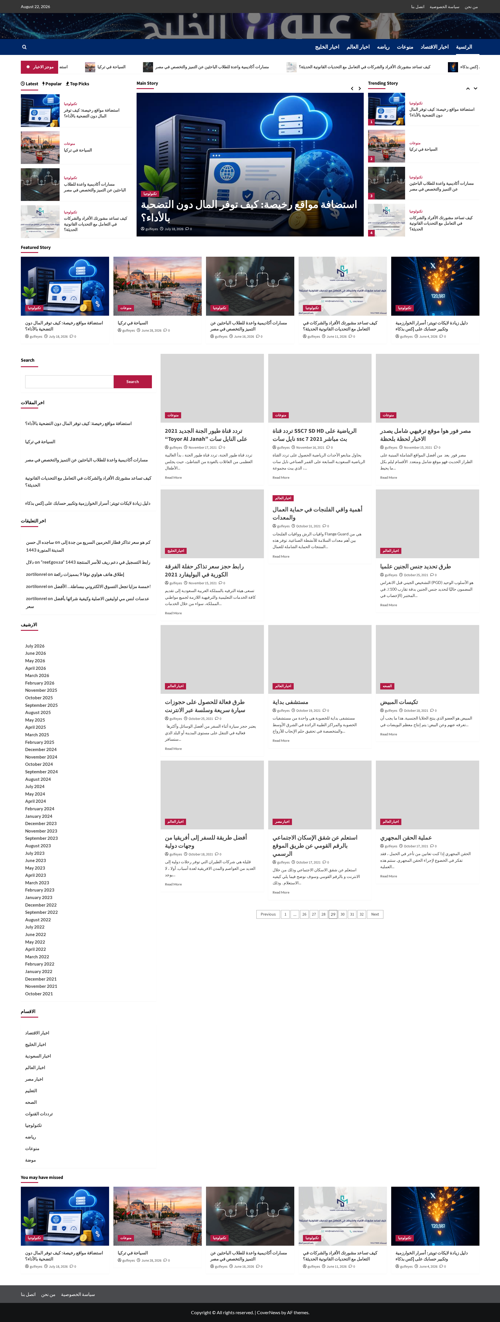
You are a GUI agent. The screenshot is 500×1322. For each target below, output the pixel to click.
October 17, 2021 (308, 862)
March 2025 (37, 734)
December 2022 (41, 904)
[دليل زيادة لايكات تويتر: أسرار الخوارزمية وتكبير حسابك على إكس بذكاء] (386, 220)
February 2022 (39, 963)
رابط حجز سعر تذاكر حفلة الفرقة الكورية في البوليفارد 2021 (204, 571)
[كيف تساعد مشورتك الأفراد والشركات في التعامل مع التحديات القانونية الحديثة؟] (386, 183)
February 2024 (39, 808)
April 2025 (35, 727)
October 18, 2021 (416, 710)
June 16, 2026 (244, 336)
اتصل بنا (417, 6)
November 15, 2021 (418, 447)
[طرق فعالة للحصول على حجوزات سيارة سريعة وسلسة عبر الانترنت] (212, 659)
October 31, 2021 (308, 526)
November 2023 (41, 830)
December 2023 (41, 823)
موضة (30, 1159)
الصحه (387, 686)
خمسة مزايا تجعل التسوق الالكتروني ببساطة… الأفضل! (102, 586)
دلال (30, 562)
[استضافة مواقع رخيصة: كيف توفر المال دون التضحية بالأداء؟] (40, 109)
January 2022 (38, 971)
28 (323, 914)
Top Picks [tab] (79, 84)
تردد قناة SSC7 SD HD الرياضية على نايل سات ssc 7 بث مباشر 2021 (315, 435)
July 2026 (35, 645)
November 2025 (41, 690)
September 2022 (41, 912)
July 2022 (35, 926)
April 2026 (35, 668)
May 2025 (35, 719)
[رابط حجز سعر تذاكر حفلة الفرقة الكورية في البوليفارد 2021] (212, 523)
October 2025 (39, 697)
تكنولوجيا (150, 193)
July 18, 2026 (174, 229)
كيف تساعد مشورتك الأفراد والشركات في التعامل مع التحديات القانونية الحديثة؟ (311, 67)
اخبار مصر (282, 821)
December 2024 (41, 749)
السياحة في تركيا (423, 112)
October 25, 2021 (416, 575)
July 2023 (35, 853)
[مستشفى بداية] (320, 659)
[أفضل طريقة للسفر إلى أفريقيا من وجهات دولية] (212, 795)
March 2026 (37, 675)
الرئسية (464, 47)
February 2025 (39, 742)
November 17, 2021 (203, 447)
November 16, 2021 (310, 447)
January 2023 (38, 897)
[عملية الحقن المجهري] (427, 795)
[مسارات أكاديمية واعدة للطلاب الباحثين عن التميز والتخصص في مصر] (386, 146)
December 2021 (41, 978)
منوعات (405, 47)
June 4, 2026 (428, 336)
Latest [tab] (31, 84)
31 (352, 914)
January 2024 (38, 816)
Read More (173, 477)
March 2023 (37, 882)
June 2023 (35, 860)
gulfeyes (152, 229)
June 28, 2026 (151, 330)
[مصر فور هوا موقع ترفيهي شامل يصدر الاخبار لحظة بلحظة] (427, 388)
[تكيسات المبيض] (427, 659)
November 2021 (41, 986)
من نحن (471, 6)
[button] (24, 47)
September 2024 (41, 771)
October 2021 (39, 993)
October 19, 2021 (308, 710)
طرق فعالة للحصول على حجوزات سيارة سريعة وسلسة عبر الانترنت (205, 706)
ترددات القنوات (39, 1113)
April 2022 (35, 949)
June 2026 (35, 653)
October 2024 (39, 764)
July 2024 (35, 786)
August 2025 (38, 712)
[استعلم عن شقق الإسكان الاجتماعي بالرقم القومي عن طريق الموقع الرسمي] (320, 795)
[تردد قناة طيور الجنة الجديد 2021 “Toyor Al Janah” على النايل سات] (212, 388)
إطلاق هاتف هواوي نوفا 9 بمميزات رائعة (89, 574)
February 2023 (39, 889)
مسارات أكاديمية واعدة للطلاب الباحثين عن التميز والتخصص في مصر (158, 67)
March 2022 (37, 956)
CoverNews (268, 1312)
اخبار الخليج (327, 47)
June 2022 (35, 934)
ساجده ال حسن (40, 542)
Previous (268, 914)
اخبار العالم (358, 47)
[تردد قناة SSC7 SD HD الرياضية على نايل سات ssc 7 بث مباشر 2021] (320, 388)
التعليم (31, 1090)
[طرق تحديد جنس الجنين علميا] (427, 523)
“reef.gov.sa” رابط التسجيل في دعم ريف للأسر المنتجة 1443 (95, 562)
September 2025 (41, 705)
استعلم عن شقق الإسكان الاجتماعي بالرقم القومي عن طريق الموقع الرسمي (315, 846)
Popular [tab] (53, 84)
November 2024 (41, 756)
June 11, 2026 (337, 336)
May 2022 (35, 941)
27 (314, 914)
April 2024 (35, 801)
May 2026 (35, 660)
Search (27, 360)
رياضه (383, 47)
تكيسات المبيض (399, 702)
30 (343, 914)
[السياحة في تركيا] (386, 109)
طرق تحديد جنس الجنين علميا (415, 567)
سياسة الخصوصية (444, 6)
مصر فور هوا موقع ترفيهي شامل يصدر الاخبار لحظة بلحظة (425, 435)
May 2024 (35, 793)
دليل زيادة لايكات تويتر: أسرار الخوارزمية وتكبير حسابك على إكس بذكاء (438, 223)
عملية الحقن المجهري (406, 838)
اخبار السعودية (38, 1055)
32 (362, 914)
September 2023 (41, 838)
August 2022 (38, 919)
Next (375, 914)
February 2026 (39, 682)
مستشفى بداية (290, 702)
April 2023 (35, 875)
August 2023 (38, 845)
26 (304, 914)
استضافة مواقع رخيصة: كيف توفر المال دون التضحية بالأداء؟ (249, 211)
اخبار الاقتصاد (435, 47)
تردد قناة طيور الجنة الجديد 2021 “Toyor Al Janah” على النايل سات (206, 435)
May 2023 (35, 867)
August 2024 (38, 779)
